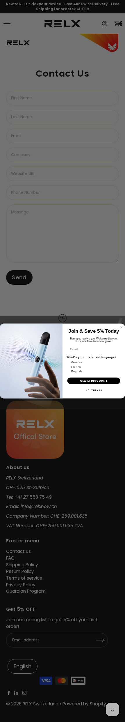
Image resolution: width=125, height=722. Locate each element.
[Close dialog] (121, 327)
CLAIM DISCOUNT (94, 381)
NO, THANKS (94, 390)
